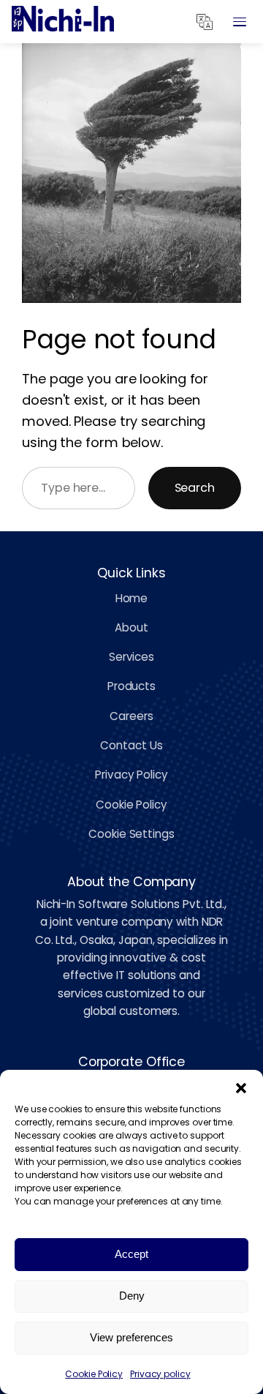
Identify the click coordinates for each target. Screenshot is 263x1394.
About (131, 627)
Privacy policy (160, 1374)
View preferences (131, 1337)
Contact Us (131, 745)
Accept (131, 1254)
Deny (132, 1295)
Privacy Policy (131, 774)
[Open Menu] (239, 22)
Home (131, 598)
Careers (131, 716)
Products (131, 686)
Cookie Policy (94, 1374)
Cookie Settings (131, 834)
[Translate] (204, 22)
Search (195, 487)
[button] (241, 1088)
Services (131, 656)
